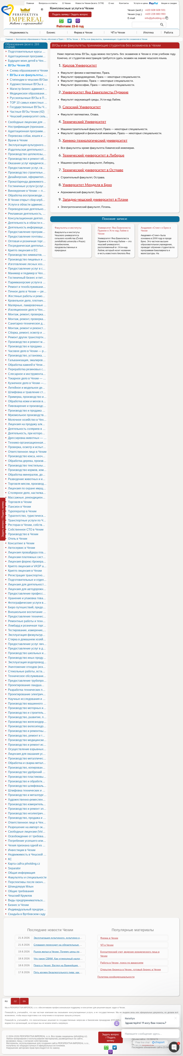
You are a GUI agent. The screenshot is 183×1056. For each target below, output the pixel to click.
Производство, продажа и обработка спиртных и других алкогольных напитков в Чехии (27, 817)
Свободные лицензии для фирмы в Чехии (27, 122)
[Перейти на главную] (26, 16)
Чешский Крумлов (20, 895)
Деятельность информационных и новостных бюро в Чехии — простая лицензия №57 (27, 227)
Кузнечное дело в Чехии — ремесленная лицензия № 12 (27, 383)
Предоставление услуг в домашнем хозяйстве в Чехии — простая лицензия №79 (27, 648)
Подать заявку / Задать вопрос (70, 14)
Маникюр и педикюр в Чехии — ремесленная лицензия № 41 (27, 273)
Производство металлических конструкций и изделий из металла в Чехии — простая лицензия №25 (27, 758)
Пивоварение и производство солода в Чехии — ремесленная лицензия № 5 (27, 405)
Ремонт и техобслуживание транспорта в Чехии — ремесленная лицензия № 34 (27, 286)
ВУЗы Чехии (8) (19, 65)
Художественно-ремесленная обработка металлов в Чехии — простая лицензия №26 (27, 799)
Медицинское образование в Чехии (29, 93)
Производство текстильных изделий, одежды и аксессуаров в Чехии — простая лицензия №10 (27, 465)
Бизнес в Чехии (18, 904)
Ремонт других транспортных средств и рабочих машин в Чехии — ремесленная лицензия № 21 (27, 337)
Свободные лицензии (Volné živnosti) (27, 831)
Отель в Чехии (17, 538)
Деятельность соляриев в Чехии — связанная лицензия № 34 (27, 428)
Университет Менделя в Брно (87, 185)
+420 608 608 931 (155, 10)
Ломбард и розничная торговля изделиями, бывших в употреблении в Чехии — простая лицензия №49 (27, 625)
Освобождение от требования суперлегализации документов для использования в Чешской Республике (27, 836)
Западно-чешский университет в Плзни (95, 199)
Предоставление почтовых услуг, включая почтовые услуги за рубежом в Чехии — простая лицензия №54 (27, 236)
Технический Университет (84, 122)
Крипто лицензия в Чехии (25, 570)
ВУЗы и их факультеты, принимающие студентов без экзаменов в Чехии (29, 75)
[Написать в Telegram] (69, 20)
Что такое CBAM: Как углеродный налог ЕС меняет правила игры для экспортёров (82, 958)
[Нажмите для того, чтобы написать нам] (155, 18)
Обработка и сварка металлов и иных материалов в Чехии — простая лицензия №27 (27, 762)
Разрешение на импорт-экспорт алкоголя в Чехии (27, 827)
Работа (168, 32)
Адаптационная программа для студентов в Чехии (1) (27, 56)
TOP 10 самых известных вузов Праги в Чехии (29, 102)
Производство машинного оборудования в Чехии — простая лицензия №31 (27, 703)
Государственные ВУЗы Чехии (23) (29, 107)
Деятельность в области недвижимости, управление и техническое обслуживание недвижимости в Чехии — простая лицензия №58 (27, 222)
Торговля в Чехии (20, 501)
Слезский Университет (82, 107)
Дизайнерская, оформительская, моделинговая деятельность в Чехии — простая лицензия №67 (27, 177)
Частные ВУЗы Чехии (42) (27, 111)
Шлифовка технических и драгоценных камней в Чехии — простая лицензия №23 (27, 790)
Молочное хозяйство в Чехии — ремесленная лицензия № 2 (27, 419)
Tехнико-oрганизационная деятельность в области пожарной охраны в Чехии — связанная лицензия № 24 (27, 442)
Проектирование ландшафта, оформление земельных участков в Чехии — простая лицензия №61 (27, 685)
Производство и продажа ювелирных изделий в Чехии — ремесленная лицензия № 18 (27, 346)
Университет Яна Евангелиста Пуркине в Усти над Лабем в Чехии (114, 230)
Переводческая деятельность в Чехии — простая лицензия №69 (27, 209)
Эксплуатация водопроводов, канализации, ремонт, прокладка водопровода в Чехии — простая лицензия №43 (27, 662)
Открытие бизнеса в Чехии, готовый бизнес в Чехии (130, 969)
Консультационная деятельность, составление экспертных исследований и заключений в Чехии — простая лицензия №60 (27, 218)
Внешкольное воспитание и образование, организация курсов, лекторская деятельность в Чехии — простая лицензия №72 (27, 611)
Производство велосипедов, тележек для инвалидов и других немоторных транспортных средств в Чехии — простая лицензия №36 (27, 726)
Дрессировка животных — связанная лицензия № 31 (27, 437)
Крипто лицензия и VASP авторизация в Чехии (27, 566)
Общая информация (21, 872)
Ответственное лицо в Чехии (27, 451)
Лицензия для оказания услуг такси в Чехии (27, 753)
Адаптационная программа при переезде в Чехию (27, 131)
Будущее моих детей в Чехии (27, 60)
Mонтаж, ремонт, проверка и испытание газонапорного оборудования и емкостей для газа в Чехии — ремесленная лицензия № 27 (27, 319)
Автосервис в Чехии (21, 547)
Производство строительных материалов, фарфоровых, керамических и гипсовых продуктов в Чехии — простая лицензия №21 (27, 172)
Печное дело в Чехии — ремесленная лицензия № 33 (27, 291)
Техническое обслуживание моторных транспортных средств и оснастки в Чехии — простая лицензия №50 (27, 676)
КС (10, 859)
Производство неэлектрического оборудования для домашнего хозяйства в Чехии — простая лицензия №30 (27, 813)
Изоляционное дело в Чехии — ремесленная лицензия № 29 (27, 309)
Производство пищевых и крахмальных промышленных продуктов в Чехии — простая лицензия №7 (27, 259)
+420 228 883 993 (155, 14)
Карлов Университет (80, 65)
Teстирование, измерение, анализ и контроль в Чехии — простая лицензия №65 (27, 630)
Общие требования (21, 891)
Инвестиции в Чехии (21, 850)
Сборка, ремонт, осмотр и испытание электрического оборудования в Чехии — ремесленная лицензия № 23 (27, 332)
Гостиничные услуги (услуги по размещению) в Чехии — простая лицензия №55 (27, 186)
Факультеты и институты (68, 227)
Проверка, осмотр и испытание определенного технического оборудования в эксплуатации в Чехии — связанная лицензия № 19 (27, 447)
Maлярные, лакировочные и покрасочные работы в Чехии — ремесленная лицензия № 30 (27, 305)
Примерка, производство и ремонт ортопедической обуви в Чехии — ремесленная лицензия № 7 (27, 396)
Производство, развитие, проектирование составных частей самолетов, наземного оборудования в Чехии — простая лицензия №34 (27, 717)
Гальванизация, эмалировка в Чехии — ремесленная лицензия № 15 (27, 360)
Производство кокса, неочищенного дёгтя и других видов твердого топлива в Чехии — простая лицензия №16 (27, 456)
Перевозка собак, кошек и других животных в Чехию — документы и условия (27, 135)
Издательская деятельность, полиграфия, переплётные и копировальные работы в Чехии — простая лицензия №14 (27, 149)
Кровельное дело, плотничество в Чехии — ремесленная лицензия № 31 (27, 300)
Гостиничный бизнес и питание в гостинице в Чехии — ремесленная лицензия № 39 (27, 277)
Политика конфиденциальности (116, 976)
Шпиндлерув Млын (20, 886)
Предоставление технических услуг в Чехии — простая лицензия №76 (27, 616)
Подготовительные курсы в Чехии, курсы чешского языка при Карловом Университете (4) (27, 51)
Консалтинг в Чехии (21, 543)
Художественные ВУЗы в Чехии (29, 84)
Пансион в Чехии (19, 506)
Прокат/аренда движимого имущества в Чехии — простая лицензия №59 (27, 181)
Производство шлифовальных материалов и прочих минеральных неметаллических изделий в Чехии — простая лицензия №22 (27, 785)
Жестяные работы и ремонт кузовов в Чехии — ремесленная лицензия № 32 (27, 296)
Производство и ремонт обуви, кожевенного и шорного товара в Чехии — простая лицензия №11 (27, 158)
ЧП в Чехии (118, 32)
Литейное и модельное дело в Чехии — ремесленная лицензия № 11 (27, 387)
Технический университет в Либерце (93, 155)
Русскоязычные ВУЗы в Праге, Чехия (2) (29, 97)
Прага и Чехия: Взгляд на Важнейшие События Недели (66, 965)
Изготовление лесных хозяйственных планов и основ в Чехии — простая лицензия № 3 (27, 264)
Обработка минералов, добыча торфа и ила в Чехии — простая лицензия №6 (27, 474)
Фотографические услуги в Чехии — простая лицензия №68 (27, 602)
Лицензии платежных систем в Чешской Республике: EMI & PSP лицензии (27, 557)
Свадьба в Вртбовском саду (26, 914)
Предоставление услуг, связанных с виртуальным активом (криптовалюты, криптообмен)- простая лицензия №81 (27, 167)
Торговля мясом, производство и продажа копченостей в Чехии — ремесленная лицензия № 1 (27, 483)
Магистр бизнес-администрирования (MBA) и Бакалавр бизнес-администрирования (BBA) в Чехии (29, 88)
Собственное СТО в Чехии (25, 529)
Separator (14, 868)
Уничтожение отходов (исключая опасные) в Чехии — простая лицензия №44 (27, 666)
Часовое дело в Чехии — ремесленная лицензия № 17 (27, 351)
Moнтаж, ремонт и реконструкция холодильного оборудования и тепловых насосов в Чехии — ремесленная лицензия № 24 (27, 328)
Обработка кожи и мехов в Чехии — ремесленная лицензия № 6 (27, 401)
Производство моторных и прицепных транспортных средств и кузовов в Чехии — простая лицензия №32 (27, 708)
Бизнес (51, 32)
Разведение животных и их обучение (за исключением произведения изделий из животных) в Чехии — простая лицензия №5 (27, 479)
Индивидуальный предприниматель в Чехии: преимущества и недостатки (27, 909)
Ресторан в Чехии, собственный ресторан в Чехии (27, 524)
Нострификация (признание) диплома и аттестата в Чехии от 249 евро (27, 126)
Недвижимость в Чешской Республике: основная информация (27, 854)
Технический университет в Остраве (93, 170)
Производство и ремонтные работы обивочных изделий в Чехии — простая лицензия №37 (27, 730)
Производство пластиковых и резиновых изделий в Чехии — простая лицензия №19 (27, 776)
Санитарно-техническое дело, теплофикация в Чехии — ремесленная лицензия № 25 (27, 323)
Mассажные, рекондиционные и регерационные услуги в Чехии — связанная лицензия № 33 (27, 497)
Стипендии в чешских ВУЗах (29, 79)
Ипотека (148, 32)
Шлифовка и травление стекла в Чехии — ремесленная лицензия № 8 (27, 392)
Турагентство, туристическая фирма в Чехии (27, 515)
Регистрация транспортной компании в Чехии (27, 575)
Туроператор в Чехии (22, 511)
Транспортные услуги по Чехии (27, 520)
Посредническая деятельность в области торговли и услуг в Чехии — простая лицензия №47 (27, 245)
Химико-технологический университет (95, 140)
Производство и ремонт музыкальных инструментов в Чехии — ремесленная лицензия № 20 (27, 341)
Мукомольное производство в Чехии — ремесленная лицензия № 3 (27, 415)
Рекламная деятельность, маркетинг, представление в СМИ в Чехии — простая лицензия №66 (27, 213)
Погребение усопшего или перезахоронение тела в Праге (27, 840)
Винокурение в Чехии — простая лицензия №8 (27, 190)
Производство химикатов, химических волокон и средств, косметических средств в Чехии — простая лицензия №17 (27, 254)
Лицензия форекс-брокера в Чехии (27, 561)
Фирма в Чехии (83, 32)
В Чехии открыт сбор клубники (27, 199)
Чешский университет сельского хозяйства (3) (29, 116)
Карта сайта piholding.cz (24, 863)
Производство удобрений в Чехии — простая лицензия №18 (27, 772)
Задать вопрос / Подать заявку (2, 519)
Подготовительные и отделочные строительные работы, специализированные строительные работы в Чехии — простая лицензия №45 (27, 579)
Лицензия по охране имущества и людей (27, 488)
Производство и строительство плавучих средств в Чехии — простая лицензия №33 (27, 712)
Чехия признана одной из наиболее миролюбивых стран (27, 845)
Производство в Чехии (23, 534)
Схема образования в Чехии (29, 70)
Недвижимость (19, 32)
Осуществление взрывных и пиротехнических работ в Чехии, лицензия (27, 749)
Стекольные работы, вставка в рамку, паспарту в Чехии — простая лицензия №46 (27, 671)
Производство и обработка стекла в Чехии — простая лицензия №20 (27, 781)
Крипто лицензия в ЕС (23, 250)
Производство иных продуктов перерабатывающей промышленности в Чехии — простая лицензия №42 (27, 657)
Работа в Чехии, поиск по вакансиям (121, 962)
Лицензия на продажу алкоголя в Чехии (27, 424)
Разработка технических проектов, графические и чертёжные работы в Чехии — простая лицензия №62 (27, 689)
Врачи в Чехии (18, 140)
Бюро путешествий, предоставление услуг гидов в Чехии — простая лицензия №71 (27, 607)
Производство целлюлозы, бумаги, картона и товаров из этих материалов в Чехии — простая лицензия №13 (27, 154)
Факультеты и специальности (27, 877)
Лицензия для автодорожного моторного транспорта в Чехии (27, 589)
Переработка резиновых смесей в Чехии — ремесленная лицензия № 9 (27, 369)
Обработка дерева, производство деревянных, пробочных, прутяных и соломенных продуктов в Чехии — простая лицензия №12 (27, 460)
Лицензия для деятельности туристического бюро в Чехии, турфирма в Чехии (27, 584)
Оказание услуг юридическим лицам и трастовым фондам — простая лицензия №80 (27, 163)
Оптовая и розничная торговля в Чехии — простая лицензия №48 (27, 241)
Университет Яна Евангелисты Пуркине (95, 92)
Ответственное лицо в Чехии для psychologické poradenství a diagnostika (27, 822)
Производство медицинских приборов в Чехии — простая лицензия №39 (27, 740)
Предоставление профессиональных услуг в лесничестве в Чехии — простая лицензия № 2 (27, 593)
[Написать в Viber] (78, 20)
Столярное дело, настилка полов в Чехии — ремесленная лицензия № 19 (27, 492)
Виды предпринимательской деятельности (27, 900)
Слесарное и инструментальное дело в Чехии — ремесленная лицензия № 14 (27, 373)
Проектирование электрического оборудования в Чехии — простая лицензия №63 (27, 694)
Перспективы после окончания (27, 882)
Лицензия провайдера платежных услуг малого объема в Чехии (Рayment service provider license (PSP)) (27, 552)
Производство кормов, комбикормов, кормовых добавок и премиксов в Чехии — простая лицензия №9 (27, 469)
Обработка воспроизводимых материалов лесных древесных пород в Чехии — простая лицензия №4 (27, 195)
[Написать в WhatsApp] (61, 20)
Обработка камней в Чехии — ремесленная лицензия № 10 (27, 364)
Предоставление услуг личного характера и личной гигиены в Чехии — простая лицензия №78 (27, 644)
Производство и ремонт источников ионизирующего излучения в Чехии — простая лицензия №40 (27, 744)
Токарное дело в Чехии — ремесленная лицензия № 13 (27, 378)
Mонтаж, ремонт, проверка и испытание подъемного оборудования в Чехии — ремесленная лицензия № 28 (27, 314)
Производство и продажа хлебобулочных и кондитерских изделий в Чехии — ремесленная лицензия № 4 (27, 410)
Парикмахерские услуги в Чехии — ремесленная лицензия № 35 (27, 282)
